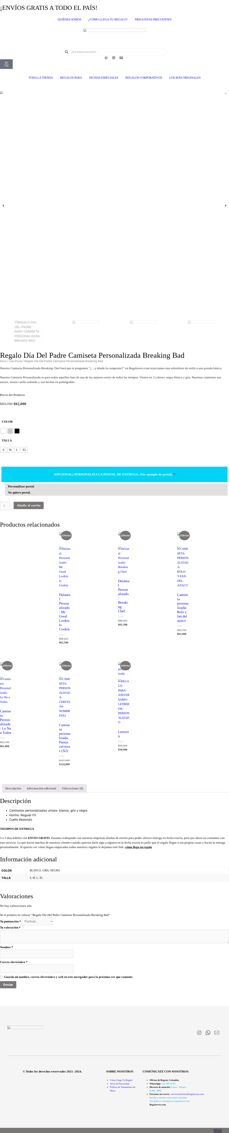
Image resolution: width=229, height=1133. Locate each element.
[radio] (3, 431)
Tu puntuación (10, 921)
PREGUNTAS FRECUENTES (153, 19)
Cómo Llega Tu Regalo (121, 1080)
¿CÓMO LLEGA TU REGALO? (108, 19)
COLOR (7, 421)
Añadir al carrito (28, 505)
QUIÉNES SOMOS (69, 19)
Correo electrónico (14, 962)
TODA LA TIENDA (41, 77)
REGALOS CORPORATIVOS (143, 77)
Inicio (3, 361)
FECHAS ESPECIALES (103, 77)
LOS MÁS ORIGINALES (185, 77)
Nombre (6, 947)
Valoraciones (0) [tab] (72, 788)
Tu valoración (10, 927)
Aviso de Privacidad (119, 1083)
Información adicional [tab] (41, 788)
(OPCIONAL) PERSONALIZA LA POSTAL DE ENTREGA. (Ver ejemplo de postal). (114, 474)
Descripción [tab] (13, 788)
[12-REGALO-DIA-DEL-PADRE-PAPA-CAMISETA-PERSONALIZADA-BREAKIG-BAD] (114, 92)
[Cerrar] (218, 1131)
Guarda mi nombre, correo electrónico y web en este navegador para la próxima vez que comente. (68, 977)
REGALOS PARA (71, 77)
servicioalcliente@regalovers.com (187, 1094)
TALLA (7, 440)
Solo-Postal (15, 361)
